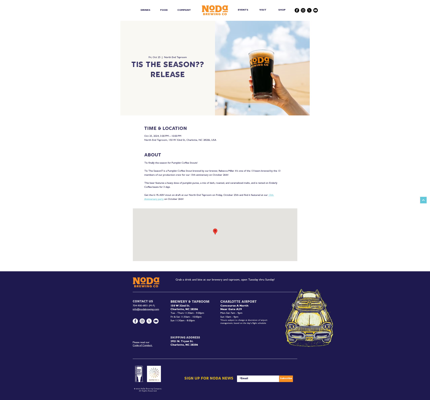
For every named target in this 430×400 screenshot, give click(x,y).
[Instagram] (303, 10)
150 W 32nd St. (180, 306)
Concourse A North (234, 306)
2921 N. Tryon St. (181, 341)
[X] (309, 10)
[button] (145, 10)
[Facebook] (297, 10)
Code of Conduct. (143, 345)
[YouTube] (315, 10)
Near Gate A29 (231, 309)
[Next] (423, 200)
